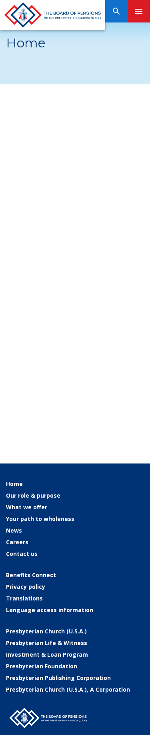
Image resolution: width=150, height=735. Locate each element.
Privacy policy (25, 586)
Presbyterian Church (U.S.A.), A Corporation (68, 689)
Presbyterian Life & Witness (46, 643)
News (14, 530)
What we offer (26, 507)
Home (14, 484)
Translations (24, 598)
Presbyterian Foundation (41, 666)
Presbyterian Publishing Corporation (58, 678)
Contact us (22, 553)
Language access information (49, 610)
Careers (17, 542)
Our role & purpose (33, 495)
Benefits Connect (31, 575)
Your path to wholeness (40, 519)
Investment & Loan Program (47, 654)
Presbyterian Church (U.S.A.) (46, 631)
